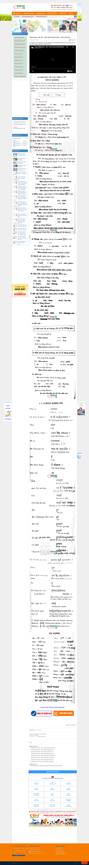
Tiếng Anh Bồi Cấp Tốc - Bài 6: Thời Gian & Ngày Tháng (22, 233)
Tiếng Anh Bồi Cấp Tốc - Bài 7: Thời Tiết (22, 229)
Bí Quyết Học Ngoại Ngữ (19, 76)
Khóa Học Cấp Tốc (52, 13)
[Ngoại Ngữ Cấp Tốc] (19, 7)
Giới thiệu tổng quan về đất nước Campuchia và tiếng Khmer (43, 765)
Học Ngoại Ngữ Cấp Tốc (24, 848)
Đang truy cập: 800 (21, 855)
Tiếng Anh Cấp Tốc (18, 60)
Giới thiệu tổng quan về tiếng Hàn (22, 169)
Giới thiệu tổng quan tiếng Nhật (22, 166)
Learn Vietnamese (18, 73)
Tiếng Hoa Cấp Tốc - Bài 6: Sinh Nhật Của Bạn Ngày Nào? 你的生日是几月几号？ (20, 204)
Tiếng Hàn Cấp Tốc (18, 70)
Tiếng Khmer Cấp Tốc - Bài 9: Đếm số (39, 751)
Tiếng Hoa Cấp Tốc (18, 63)
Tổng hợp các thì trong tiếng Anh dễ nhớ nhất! (19, 155)
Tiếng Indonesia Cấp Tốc (19, 47)
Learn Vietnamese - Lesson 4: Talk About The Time (20, 173)
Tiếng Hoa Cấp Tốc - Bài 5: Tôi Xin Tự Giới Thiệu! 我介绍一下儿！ (20, 210)
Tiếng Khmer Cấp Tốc (19, 50)
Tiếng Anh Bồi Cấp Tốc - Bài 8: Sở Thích (22, 225)
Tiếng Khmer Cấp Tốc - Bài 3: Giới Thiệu (39, 757)
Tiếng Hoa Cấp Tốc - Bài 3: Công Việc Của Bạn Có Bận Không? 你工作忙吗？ (20, 221)
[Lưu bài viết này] (75, 39)
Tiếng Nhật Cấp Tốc (18, 66)
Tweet (30, 742)
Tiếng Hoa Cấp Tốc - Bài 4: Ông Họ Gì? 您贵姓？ (22, 215)
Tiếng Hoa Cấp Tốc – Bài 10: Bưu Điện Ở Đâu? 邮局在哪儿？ (22, 183)
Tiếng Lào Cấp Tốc (18, 53)
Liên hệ (70, 13)
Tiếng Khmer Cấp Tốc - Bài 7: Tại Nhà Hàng (40, 747)
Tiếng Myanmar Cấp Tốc (19, 40)
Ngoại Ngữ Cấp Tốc (28, 13)
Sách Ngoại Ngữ (40, 13)
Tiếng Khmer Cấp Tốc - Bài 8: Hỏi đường (39, 749)
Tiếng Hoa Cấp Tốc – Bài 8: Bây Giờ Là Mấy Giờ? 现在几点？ (22, 192)
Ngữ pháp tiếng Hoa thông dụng (22, 159)
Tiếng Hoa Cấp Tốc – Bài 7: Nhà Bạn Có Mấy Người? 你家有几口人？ (20, 198)
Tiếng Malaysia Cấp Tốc (19, 44)
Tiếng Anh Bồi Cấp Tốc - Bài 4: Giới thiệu (22, 243)
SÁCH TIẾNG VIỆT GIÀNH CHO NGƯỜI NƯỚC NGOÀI (52, 778)
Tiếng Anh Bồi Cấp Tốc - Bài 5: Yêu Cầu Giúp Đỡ (22, 238)
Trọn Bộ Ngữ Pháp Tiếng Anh (22, 162)
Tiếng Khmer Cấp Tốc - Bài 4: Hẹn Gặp (39, 759)
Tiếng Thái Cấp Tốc (18, 57)
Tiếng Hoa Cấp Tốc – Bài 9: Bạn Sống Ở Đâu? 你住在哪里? (22, 188)
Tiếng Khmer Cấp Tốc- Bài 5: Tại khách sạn (40, 755)
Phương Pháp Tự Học (19, 37)
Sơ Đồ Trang (63, 13)
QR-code (15, 855)
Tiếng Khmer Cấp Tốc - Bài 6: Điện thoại (39, 753)
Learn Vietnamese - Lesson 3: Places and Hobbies (19, 178)
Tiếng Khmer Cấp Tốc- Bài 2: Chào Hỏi (39, 761)
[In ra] (72, 39)
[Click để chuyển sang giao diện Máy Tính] (16, 863)
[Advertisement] (53, 834)
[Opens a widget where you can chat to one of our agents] (84, 862)
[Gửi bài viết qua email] (70, 39)
